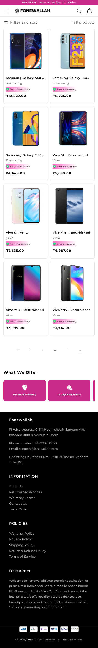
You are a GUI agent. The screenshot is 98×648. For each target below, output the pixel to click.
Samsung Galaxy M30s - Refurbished (24, 155)
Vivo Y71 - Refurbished (71, 232)
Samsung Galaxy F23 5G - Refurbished (70, 78)
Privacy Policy (20, 539)
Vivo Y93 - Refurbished (25, 310)
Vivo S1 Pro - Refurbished (16, 233)
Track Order (18, 509)
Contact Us (18, 503)
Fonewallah (35, 639)
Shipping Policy (21, 545)
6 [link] (80, 350)
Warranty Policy (21, 533)
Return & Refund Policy (27, 551)
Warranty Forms (22, 498)
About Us (16, 486)
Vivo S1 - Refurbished (70, 155)
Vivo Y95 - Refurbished (72, 310)
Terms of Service (22, 556)
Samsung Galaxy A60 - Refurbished (25, 78)
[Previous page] (18, 350)
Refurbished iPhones (25, 492)
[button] (7, 11)
